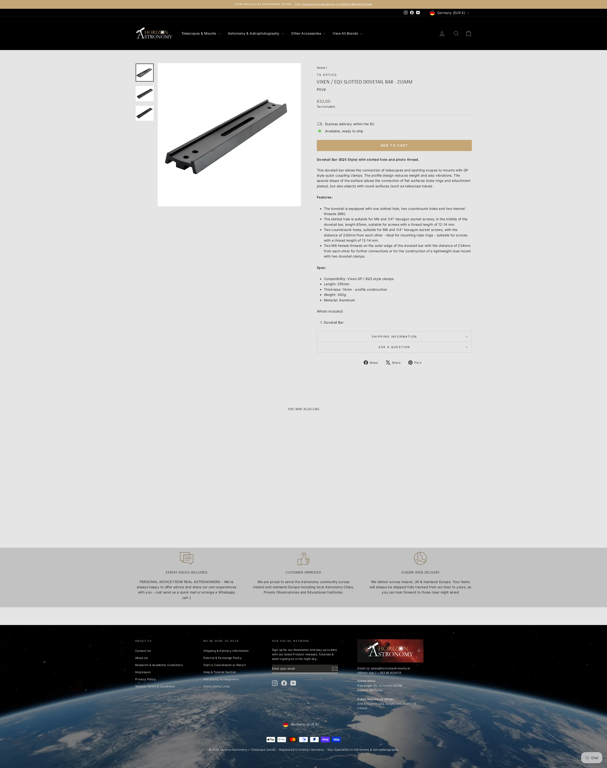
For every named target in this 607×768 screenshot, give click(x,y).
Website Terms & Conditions (155, 686)
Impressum (143, 672)
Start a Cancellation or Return (224, 665)
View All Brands (346, 33)
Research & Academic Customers (159, 665)
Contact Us (143, 651)
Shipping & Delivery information (225, 651)
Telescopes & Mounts (199, 33)
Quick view (175, 498)
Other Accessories (306, 33)
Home (321, 67)
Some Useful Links (216, 686)
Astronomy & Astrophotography (254, 33)
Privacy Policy (145, 679)
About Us (141, 658)
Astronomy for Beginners (221, 679)
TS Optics (327, 75)
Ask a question (394, 347)
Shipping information (394, 336)
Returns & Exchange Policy (222, 658)
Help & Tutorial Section (219, 672)
